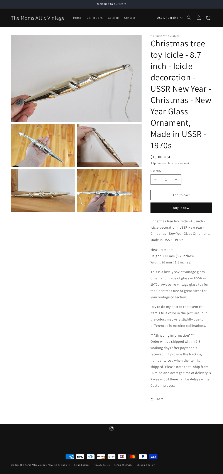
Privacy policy (102, 464)
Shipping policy (146, 464)
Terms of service (123, 464)
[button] (189, 17)
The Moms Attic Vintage (33, 464)
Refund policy (82, 464)
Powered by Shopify (58, 464)
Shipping (156, 163)
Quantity (155, 171)
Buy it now (181, 208)
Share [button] (159, 399)
